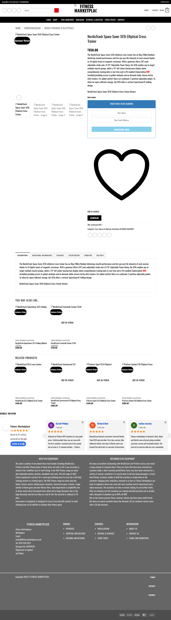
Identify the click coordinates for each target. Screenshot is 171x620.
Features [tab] (60, 255)
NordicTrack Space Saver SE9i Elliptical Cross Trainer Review (112, 91)
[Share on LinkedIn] (109, 235)
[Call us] (19, 10)
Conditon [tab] (88, 255)
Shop (55, 19)
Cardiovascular (32, 28)
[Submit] (56, 10)
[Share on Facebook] (90, 235)
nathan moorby (145, 423)
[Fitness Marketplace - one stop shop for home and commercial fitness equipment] (85, 10)
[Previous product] (153, 28)
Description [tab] (23, 255)
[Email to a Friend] (99, 235)
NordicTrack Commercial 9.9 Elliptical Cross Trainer (66, 401)
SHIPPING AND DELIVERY (75, 533)
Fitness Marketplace (20, 426)
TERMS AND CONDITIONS (139, 538)
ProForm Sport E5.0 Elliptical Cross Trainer (101, 400)
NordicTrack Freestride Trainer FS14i (63, 343)
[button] (163, 2)
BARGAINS (80, 19)
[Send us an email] (14, 10)
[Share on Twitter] (95, 235)
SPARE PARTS (110, 19)
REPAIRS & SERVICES (106, 533)
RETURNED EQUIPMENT (127, 229)
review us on (17, 443)
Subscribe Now (121, 129)
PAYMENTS (70, 528)
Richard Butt (102, 423)
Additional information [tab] (42, 255)
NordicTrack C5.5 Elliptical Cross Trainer (29, 400)
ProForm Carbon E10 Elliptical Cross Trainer (137, 400)
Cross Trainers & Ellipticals (59, 28)
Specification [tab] (74, 255)
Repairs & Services (94, 19)
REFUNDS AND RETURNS (75, 538)
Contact (121, 19)
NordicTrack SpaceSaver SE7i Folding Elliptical (31, 343)
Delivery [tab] (100, 255)
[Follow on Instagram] (9, 10)
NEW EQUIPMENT (67, 19)
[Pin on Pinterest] (104, 235)
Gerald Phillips (62, 423)
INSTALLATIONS (103, 528)
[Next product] (148, 28)
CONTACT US (134, 533)
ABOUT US (133, 528)
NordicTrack (115, 229)
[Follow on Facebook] (4, 10)
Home (48, 19)
